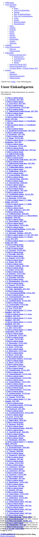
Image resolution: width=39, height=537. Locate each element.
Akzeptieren (4, 534)
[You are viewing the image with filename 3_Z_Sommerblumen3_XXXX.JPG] (21, 378)
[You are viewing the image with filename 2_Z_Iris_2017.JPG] (21, 235)
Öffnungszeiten (15, 51)
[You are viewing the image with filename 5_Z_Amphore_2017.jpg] (21, 459)
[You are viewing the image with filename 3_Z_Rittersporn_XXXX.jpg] (21, 351)
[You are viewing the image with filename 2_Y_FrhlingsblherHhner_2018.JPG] (21, 167)
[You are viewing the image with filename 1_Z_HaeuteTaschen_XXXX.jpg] (21, 107)
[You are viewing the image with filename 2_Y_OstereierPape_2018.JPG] (21, 183)
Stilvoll (16, 62)
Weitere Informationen (7, 536)
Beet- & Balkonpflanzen (22, 14)
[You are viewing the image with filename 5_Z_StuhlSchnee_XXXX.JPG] (21, 498)
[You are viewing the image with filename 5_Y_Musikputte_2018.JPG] (21, 440)
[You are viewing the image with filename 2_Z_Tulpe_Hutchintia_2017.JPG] (21, 289)
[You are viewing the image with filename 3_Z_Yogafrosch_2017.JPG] (21, 409)
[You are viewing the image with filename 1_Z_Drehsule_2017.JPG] (21, 100)
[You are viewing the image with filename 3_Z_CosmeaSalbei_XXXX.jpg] (21, 304)
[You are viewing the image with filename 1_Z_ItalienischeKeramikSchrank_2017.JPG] (21, 111)
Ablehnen (12, 534)
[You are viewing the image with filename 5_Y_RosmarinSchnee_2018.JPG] (21, 447)
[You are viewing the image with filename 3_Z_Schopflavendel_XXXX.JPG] (21, 370)
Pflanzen (12, 6)
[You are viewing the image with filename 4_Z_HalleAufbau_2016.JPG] (21, 420)
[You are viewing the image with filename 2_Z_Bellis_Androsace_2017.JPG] (21, 210)
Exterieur (13, 37)
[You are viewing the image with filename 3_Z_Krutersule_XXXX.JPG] (21, 335)
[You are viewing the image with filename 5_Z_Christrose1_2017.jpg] (21, 467)
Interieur (12, 35)
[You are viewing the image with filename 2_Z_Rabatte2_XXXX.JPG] (21, 274)
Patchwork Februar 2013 (18, 64)
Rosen (16, 8)
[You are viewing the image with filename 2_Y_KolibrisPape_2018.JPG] (21, 171)
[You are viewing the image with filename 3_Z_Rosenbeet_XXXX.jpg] (21, 366)
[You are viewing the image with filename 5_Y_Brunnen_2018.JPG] (21, 424)
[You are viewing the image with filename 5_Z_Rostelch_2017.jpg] (21, 490)
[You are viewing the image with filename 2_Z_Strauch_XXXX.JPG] (21, 285)
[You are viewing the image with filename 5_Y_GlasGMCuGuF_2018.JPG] (21, 432)
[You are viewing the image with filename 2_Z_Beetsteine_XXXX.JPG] (21, 198)
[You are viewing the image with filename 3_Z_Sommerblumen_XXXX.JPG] (21, 382)
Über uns (13, 49)
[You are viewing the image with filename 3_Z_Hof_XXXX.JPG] (21, 328)
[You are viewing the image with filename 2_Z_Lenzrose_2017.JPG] (21, 246)
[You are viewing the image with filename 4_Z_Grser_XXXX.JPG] (21, 417)
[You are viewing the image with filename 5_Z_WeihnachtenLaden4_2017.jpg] (21, 513)
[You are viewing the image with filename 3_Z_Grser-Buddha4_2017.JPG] (21, 316)
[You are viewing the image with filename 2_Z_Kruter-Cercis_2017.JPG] (21, 239)
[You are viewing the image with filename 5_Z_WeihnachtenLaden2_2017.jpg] (21, 505)
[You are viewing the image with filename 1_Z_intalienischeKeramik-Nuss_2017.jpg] (21, 150)
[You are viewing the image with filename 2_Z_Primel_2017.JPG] (21, 262)
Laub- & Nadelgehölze (22, 10)
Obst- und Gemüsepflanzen (23, 16)
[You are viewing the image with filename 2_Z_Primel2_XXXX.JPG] (21, 258)
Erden (12, 26)
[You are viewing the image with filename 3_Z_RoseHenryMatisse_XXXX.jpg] (21, 359)
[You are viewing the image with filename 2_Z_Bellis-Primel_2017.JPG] (21, 202)
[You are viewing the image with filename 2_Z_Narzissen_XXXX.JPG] (21, 250)
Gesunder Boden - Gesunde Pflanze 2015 (24, 68)
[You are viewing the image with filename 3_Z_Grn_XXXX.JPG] (21, 308)
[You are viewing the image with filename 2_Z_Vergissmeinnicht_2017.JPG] (21, 297)
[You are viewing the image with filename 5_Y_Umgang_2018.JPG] (21, 451)
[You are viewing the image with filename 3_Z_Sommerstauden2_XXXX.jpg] (21, 389)
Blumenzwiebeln (19, 22)
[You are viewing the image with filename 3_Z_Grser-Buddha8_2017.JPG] (21, 324)
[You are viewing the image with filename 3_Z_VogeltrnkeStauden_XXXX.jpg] (21, 405)
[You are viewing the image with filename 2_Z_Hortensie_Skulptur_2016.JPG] (21, 233)
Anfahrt (12, 72)
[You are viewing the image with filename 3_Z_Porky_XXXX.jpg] (21, 347)
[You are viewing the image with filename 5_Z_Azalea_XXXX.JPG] (21, 463)
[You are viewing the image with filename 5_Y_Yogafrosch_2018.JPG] (21, 455)
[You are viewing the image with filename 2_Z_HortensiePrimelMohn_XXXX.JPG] (21, 229)
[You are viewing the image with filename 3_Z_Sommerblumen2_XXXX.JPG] (21, 374)
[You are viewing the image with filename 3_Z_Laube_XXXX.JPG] (21, 339)
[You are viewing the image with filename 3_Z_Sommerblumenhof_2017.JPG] (21, 386)
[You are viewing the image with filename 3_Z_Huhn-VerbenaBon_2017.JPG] (21, 331)
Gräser (16, 18)
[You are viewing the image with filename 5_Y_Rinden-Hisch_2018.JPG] (21, 444)
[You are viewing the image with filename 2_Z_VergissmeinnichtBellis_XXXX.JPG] (21, 293)
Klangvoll (17, 61)
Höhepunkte (9, 53)
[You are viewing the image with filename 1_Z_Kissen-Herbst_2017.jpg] (21, 119)
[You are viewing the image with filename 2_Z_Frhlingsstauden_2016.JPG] (21, 214)
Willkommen (9, 3)
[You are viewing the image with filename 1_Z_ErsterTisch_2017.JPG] (21, 103)
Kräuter (16, 20)
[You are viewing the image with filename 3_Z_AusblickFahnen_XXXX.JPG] (21, 301)
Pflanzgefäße (14, 39)
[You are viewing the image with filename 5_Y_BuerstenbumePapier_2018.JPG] (21, 428)
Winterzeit (13, 43)
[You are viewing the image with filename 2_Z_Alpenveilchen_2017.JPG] (21, 190)
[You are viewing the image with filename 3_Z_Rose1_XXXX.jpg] (21, 355)
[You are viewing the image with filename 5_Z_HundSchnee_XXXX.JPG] (21, 482)
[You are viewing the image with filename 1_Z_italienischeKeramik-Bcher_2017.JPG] (21, 159)
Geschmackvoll (19, 59)
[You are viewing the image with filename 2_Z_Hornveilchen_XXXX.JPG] (21, 225)
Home (13, 82)
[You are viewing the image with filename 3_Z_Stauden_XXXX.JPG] (21, 397)
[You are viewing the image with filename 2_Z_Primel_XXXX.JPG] (21, 270)
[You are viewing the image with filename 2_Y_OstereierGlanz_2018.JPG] (21, 179)
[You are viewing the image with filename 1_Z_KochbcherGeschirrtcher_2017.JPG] (21, 131)
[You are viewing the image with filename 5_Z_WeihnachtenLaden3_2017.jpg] (21, 509)
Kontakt (8, 70)
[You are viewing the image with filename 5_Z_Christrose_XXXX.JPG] (21, 474)
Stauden (16, 12)
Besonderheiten (19, 24)
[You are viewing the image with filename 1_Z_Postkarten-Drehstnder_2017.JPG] (21, 142)
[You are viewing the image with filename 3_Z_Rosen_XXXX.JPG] (21, 362)
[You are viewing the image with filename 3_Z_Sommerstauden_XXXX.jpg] (21, 393)
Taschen (12, 41)
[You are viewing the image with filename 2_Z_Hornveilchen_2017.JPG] (21, 221)
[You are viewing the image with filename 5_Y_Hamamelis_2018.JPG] (21, 436)
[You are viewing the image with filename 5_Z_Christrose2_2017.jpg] (21, 471)
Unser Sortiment (10, 4)
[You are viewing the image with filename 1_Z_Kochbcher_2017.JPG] (21, 134)
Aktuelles (8, 45)
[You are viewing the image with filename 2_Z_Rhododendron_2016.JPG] (21, 281)
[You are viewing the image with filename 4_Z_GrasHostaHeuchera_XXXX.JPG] (21, 413)
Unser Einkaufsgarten (12, 47)
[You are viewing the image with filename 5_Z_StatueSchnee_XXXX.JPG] (21, 494)
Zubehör (12, 28)
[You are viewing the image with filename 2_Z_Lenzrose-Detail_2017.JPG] (21, 243)
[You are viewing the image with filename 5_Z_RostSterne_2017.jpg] (21, 486)
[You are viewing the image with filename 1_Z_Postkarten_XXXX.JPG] (21, 146)
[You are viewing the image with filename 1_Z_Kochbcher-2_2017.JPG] (21, 127)
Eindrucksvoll (18, 57)
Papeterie (13, 30)
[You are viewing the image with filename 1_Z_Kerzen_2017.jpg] (21, 115)
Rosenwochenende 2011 (18, 55)
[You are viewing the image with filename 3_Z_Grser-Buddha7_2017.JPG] (21, 320)
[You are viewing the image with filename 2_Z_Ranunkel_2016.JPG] (21, 277)
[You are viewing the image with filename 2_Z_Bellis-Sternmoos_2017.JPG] (21, 206)
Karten (12, 32)
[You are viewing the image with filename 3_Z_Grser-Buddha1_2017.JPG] (21, 312)
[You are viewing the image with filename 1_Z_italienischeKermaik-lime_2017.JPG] (21, 163)
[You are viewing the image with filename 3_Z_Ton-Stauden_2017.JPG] (21, 401)
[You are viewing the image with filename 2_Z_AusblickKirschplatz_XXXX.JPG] (21, 194)
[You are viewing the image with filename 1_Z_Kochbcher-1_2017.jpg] (21, 123)
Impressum (13, 74)
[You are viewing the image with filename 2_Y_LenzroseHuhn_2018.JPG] (21, 175)
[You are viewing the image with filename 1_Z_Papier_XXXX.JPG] (21, 138)
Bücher (12, 33)
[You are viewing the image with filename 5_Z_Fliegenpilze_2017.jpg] (21, 478)
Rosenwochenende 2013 (18, 66)
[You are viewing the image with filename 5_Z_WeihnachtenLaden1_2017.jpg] (21, 502)
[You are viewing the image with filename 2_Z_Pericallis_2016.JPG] (21, 254)
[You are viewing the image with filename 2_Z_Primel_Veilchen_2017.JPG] (21, 266)
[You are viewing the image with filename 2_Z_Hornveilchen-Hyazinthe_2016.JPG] (21, 217)
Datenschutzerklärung (17, 76)
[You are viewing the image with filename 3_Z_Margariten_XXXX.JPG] (21, 343)
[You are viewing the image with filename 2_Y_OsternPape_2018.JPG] (21, 187)
